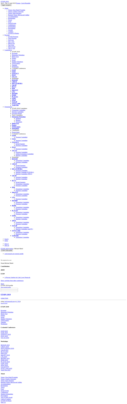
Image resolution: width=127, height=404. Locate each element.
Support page (4, 303)
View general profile (6, 287)
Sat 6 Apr (11, 40)
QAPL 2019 (4, 363)
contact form (4, 298)
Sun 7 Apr (11, 41)
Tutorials (14, 65)
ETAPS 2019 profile (6, 250)
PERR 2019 (4, 360)
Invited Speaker (20, 144)
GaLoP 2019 (4, 350)
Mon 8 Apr (11, 43)
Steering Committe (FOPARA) (25, 172)
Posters (14, 58)
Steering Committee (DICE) (24, 174)
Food (9, 21)
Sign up (6, 245)
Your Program (12, 38)
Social (14, 60)
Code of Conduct (6, 399)
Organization (8, 107)
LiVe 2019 (4, 357)
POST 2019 (4, 336)
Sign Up (3, 402)
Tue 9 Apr (11, 45)
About (6, 8)
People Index (16, 132)
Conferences (12, 25)
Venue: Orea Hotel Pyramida (16, 10)
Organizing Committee (18, 110)
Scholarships (12, 26)
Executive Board (17, 113)
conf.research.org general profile (13, 254)
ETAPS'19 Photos (13, 33)
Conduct (10, 31)
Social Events (12, 23)
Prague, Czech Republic (23, 3)
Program (6, 35)
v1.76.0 (18, 301)
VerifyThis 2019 (5, 370)
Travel (10, 20)
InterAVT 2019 (5, 355)
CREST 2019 (5, 347)
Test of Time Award (6, 397)
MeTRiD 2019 (5, 358)
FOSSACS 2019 (6, 334)
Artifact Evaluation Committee (25, 154)
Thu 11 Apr (11, 48)
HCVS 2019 (4, 352)
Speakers (18, 118)
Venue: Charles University (16, 11)
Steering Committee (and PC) (24, 229)
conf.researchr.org (9, 301)
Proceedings (11, 28)
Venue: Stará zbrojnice (14, 13)
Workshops (15, 67)
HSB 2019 (4, 353)
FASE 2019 (4, 333)
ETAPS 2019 (5, 248)
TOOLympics (16, 63)
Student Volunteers (17, 61)
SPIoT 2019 (4, 365)
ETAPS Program (13, 36)
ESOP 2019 (4, 331)
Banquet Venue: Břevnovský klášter (18, 15)
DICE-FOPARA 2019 (7, 348)
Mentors (18, 120)
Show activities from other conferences (12, 280)
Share (2, 284)
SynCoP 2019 (5, 367)
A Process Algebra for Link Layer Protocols (17, 277)
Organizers (19, 122)
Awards (10, 30)
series (11, 248)
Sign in (6, 244)
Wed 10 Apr (11, 46)
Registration (11, 18)
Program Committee (21, 137)
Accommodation (13, 16)
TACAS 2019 (5, 338)
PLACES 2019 (5, 362)
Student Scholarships (7, 394)
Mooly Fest (15, 56)
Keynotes (14, 53)
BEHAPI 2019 (5, 345)
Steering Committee (18, 112)
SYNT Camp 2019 (6, 368)
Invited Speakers (20, 165)
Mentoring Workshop (18, 55)
